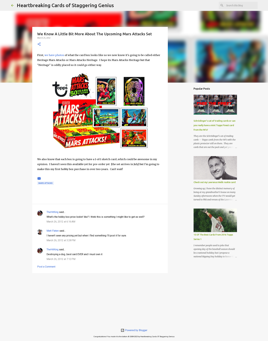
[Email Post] (39, 180)
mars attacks (45, 183)
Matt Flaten (53, 230)
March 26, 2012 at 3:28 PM (61, 240)
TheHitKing (52, 212)
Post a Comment (46, 266)
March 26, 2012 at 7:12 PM (61, 259)
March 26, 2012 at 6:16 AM (61, 221)
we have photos (54, 55)
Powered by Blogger (135, 330)
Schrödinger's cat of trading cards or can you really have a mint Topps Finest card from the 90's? (214, 125)
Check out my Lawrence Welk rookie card (215, 182)
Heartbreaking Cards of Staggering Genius (65, 5)
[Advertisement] (100, 299)
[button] (39, 44)
